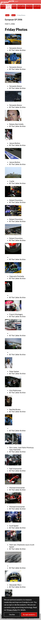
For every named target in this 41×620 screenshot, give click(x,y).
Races (13, 15)
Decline (12, 614)
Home (7, 15)
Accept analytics (29, 614)
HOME (3, 6)
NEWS (14, 6)
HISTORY (37, 6)
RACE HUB (9, 7)
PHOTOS (29, 6)
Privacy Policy (12, 610)
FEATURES (21, 6)
